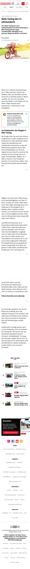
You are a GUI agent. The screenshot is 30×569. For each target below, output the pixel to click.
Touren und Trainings (8, 449)
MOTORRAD (5, 513)
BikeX (24, 543)
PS (10, 513)
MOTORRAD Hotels (11, 462)
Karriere (17, 499)
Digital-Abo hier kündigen (19, 477)
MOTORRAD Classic (17, 513)
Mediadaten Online (21, 449)
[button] (15, 51)
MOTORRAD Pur (7, 477)
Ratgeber (11, 7)
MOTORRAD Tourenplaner (9, 472)
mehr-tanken (5, 553)
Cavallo (12, 548)
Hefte (14, 0)
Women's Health (15, 562)
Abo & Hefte (15, 517)
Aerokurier (5, 543)
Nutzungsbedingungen (10, 495)
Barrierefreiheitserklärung (15, 504)
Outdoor (6, 557)
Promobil (12, 557)
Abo (10, 0)
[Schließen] (26, 114)
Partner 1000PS (20, 454)
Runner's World (21, 557)
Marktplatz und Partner (14, 467)
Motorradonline (23, 553)
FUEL (25, 513)
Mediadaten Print (10, 454)
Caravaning (5, 548)
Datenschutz (21, 495)
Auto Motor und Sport (15, 543)
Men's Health (13, 553)
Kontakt (9, 490)
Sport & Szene (19, 7)
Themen (22, 499)
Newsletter (20, 462)
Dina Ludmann (5, 38)
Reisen (5, 7)
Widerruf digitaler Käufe (15, 481)
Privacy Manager (8, 499)
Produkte (18, 0)
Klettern (24, 548)
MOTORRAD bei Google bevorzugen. (14, 124)
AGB (21, 490)
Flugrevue (18, 548)
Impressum (15, 490)
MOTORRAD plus (22, 472)
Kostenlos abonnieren (10, 432)
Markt (26, 7)
